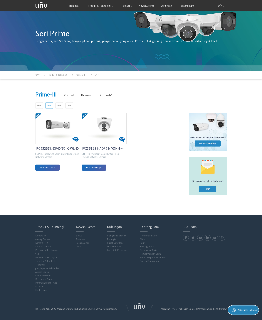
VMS (37, 254)
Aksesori (39, 286)
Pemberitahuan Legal (150, 254)
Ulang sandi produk (116, 236)
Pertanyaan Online (149, 250)
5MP (49, 105)
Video (78, 247)
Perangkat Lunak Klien (46, 283)
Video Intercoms (43, 276)
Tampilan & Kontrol (45, 261)
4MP (59, 105)
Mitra (142, 239)
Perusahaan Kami (148, 236)
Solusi (126, 6)
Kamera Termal (43, 247)
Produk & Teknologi (99, 6)
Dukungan (167, 6)
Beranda (74, 6)
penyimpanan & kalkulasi (47, 268)
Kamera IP (40, 236)
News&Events (146, 6)
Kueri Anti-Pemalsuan (117, 250)
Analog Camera (42, 239)
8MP (39, 105)
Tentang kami (186, 6)
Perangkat (112, 239)
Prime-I (69, 95)
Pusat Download (115, 243)
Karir (142, 243)
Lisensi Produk (114, 247)
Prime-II (86, 95)
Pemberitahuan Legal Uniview (212, 309)
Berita (79, 236)
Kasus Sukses (82, 243)
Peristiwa (80, 239)
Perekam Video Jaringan (47, 250)
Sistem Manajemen (149, 261)
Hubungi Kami (147, 247)
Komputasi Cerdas (44, 279)
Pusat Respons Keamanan (153, 257)
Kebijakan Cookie (187, 309)
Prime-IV (105, 95)
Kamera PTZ (41, 243)
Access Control (42, 272)
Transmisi (40, 265)
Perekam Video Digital (46, 257)
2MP (69, 105)
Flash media (41, 290)
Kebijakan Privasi (169, 309)
